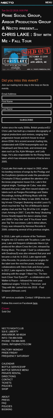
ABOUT (6, 397)
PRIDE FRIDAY (10, 353)
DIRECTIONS (9, 376)
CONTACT (7, 379)
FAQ (4, 403)
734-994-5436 (15, 338)
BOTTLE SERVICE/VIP (14, 367)
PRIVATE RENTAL (11, 373)
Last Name (7, 109)
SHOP (5, 389)
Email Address (9, 94)
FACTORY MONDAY (12, 349)
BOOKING (7, 409)
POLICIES (7, 386)
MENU (48, 2)
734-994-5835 (18, 341)
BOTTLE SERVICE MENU (15, 370)
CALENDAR (8, 363)
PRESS (6, 400)
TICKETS (6, 383)
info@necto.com (20, 344)
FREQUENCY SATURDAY (15, 356)
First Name (7, 101)
